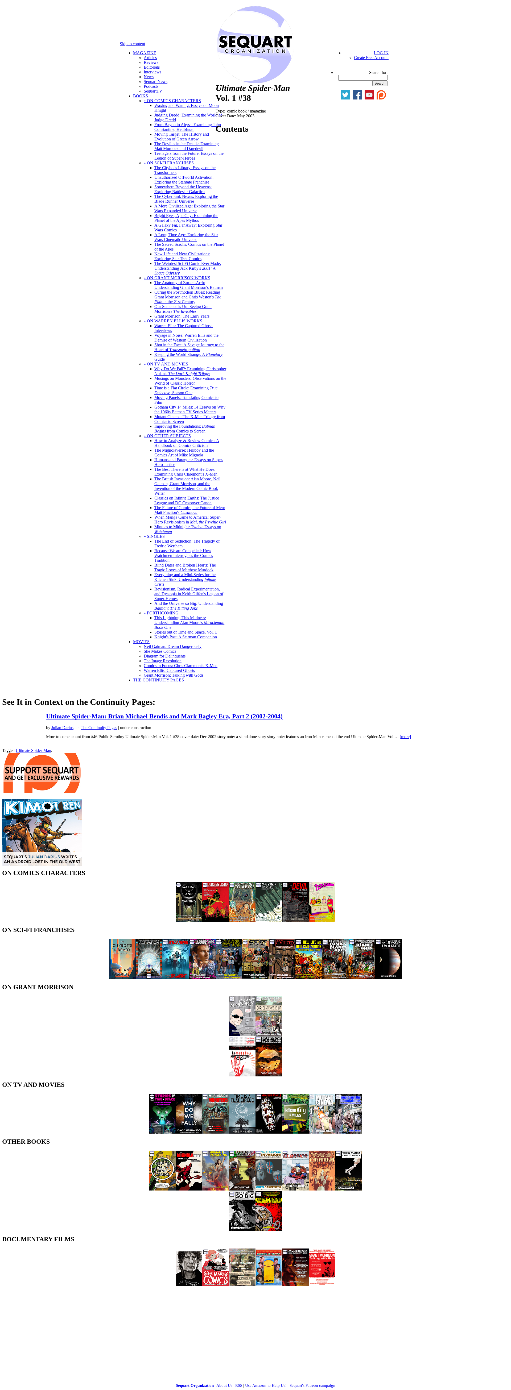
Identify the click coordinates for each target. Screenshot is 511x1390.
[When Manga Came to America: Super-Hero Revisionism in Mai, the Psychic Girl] (348, 1189)
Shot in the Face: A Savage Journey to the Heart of (189, 347)
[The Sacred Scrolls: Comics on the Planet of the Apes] (335, 977)
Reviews (151, 62)
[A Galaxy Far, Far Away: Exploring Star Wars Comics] (255, 977)
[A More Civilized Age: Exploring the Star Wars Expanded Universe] (282, 977)
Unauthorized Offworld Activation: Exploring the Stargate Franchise (183, 179)
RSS (238, 1385)
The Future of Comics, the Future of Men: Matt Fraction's (189, 510)
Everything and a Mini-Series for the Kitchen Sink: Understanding (185, 579)
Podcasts (151, 86)
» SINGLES (154, 536)
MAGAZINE (144, 53)
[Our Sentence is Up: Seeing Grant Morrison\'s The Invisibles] (269, 1034)
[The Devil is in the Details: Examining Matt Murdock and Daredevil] (295, 920)
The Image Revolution (163, 661)
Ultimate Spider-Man (33, 750)
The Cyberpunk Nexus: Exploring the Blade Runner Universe (186, 198)
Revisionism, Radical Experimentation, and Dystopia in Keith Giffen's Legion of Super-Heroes (188, 594)
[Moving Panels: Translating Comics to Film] (269, 1132)
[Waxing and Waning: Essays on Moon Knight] (189, 920)
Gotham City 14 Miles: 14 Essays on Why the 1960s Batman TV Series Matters (189, 409)
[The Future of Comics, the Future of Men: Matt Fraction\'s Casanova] (322, 1189)
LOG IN (381, 53)
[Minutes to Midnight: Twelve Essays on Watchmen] (269, 1229)
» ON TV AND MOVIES (166, 364)
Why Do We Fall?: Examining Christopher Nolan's (190, 371)
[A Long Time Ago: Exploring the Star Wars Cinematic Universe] (229, 977)
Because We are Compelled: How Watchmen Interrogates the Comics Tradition (183, 555)
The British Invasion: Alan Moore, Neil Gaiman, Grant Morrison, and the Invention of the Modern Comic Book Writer (187, 486)
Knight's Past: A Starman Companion (185, 637)
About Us (224, 1385)
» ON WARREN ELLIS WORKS (173, 321)
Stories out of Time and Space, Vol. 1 (185, 632)
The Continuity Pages (99, 727)
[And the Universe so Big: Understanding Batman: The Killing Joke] (242, 1229)
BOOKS (140, 96)
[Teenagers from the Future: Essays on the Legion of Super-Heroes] (322, 920)
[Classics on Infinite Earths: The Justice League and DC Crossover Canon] (295, 1189)
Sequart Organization (195, 1385)
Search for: (378, 72)
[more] (405, 736)
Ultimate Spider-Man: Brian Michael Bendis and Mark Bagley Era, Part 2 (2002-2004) (164, 716)
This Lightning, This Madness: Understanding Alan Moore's (189, 622)
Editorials (152, 67)
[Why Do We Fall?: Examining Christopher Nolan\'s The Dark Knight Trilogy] (189, 1132)
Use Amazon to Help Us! (266, 1385)
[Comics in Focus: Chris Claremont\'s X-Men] (295, 1284)
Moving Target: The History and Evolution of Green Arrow (181, 136)
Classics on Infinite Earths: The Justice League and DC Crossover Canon (186, 500)
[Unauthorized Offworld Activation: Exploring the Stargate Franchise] (149, 977)
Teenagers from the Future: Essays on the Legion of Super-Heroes (189, 155)
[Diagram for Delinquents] (242, 1284)
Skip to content (132, 43)
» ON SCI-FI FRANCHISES (169, 163)
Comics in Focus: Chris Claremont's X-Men (180, 665)
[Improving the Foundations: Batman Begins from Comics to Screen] (348, 1132)
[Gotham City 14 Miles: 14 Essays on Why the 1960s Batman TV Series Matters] (295, 1132)
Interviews (152, 72)
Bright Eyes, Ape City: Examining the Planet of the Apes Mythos (186, 218)
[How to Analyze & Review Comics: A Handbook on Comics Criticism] (162, 1189)
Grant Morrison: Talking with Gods (173, 675)
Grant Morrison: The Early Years (181, 316)
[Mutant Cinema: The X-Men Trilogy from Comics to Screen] (322, 1132)
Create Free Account (371, 57)
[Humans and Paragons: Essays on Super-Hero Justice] (215, 1189)
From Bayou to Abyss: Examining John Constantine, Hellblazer (187, 127)
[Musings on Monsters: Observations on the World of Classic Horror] (215, 1132)
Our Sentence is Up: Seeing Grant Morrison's (183, 309)
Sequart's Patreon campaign (312, 1385)
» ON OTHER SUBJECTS (167, 436)
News (149, 76)
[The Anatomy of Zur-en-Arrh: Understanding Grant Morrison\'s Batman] (269, 1075)
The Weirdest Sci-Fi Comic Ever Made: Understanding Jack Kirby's (187, 268)
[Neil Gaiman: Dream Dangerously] (189, 1284)
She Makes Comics (160, 651)
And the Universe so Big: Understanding (188, 605)
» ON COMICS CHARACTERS (172, 100)
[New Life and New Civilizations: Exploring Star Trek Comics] (308, 977)
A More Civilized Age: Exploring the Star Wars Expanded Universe (189, 208)
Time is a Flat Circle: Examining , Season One (185, 390)
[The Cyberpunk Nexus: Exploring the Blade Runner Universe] (202, 977)
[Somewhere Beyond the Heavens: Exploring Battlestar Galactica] (175, 977)
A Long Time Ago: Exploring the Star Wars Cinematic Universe (186, 237)
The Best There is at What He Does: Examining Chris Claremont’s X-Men (185, 471)
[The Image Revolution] (269, 1284)
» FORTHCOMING (161, 613)
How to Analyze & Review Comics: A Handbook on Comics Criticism (186, 443)
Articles (150, 57)
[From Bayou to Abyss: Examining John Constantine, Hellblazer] (242, 920)
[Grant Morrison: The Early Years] (242, 1034)
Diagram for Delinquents (165, 656)
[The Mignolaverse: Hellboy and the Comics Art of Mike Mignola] (189, 1189)
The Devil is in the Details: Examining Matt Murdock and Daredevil (186, 146)
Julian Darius (62, 727)
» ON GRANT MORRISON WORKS (177, 278)
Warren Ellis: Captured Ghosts (169, 670)
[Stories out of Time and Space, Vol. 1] (162, 1132)
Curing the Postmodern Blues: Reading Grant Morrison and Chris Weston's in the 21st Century (187, 297)
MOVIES (141, 641)
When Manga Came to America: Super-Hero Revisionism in (190, 519)
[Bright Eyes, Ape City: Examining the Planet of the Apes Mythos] (362, 977)
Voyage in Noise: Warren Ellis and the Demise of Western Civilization (186, 337)
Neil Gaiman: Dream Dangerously (172, 646)
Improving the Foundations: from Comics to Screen (184, 428)
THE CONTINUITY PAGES (158, 680)
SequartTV (153, 91)
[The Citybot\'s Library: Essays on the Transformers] (122, 977)
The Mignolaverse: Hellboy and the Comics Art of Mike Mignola (184, 452)
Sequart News (155, 81)
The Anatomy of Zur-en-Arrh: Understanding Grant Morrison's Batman (188, 285)
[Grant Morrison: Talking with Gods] (322, 1284)
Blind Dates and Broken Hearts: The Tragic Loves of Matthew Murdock (185, 567)
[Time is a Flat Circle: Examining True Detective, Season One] (242, 1132)
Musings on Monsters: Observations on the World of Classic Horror (190, 380)
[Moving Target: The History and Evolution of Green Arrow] (269, 920)
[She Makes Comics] (215, 1284)
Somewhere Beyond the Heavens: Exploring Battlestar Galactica (183, 189)
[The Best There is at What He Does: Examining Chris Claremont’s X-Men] (242, 1189)
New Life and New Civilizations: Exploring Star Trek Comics (182, 256)
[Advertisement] (42, 1324)
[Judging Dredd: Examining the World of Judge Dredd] (215, 920)
